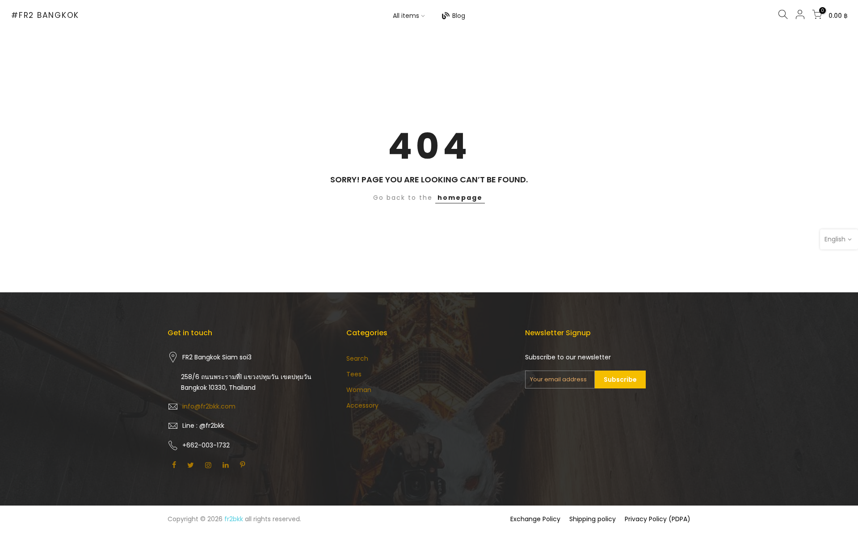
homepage (460, 197)
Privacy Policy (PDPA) (657, 518)
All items (406, 15)
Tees (354, 374)
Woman (358, 389)
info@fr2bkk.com (209, 406)
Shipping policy (592, 518)
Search (357, 358)
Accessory (362, 405)
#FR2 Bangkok (45, 16)
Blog (458, 15)
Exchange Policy (535, 518)
